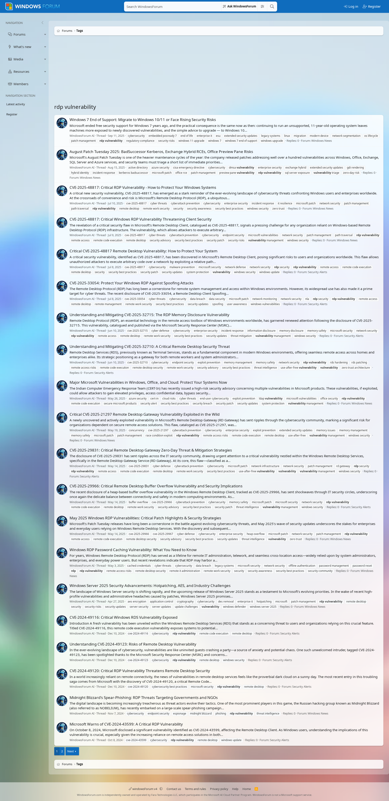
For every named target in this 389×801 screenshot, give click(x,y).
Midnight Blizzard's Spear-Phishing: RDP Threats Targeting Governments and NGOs (144, 697)
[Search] (272, 6)
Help (235, 789)
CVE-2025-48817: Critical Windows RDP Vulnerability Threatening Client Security (141, 219)
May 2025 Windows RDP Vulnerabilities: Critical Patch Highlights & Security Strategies (145, 517)
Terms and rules (195, 789)
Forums (19, 34)
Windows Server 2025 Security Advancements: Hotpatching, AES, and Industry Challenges (150, 585)
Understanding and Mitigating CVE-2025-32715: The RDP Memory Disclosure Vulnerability (149, 314)
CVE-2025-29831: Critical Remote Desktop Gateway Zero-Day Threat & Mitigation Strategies (151, 450)
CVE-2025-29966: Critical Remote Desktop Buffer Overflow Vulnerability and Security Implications (156, 485)
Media (18, 59)
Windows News (321, 141)
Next (70, 751)
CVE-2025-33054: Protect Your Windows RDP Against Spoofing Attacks (131, 282)
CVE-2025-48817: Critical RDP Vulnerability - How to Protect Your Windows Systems (143, 187)
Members (21, 84)
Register (11, 114)
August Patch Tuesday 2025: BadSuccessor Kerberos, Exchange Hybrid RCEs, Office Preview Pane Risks (161, 151)
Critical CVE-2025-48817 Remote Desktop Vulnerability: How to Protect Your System (143, 250)
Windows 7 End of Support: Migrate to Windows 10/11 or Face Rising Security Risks (143, 119)
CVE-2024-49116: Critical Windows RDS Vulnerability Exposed (123, 617)
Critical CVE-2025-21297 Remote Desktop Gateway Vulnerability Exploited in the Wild (144, 414)
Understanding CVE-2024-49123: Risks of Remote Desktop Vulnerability (133, 644)
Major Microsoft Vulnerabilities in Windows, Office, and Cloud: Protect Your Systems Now (148, 382)
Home (246, 789)
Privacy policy (219, 789)
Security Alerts (317, 272)
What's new (22, 46)
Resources (21, 71)
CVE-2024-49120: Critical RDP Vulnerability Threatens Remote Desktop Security (140, 670)
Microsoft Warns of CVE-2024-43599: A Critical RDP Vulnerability (126, 724)
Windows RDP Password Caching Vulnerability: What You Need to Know (133, 549)
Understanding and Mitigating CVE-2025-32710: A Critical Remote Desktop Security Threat (150, 346)
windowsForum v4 (145, 789)
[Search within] (262, 6)
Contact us (174, 789)
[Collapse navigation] (42, 23)
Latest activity (15, 104)
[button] (45, 34)
